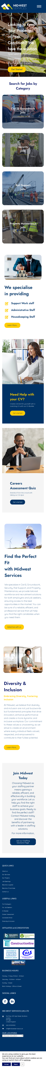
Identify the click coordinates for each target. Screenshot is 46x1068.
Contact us (5, 891)
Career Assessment (8, 914)
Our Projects (6, 878)
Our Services (6, 874)
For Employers (6, 904)
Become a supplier (7, 885)
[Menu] (39, 6)
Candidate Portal (7, 918)
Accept (6, 1064)
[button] (17, 413)
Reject (16, 1064)
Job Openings (6, 881)
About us (5, 871)
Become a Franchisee (8, 888)
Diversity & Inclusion (8, 921)
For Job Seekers (7, 907)
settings (27, 1060)
